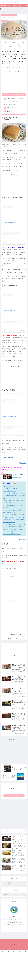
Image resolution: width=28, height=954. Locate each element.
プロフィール (14, 948)
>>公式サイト (7, 457)
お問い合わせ (14, 944)
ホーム (14, 942)
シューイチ (14, 15)
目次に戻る (23, 463)
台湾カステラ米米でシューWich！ (15, 98)
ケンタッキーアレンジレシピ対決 (13, 493)
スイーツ (4, 17)
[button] (18, 45)
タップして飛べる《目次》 (13, 94)
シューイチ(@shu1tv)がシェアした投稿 (13, 330)
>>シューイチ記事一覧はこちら (10, 67)
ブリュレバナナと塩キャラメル (12, 101)
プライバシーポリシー (14, 946)
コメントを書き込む (14, 795)
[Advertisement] (14, 82)
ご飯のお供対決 (8, 486)
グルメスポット (6, 15)
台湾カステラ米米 (11, 108)
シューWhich (11, 17)
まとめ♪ (9, 111)
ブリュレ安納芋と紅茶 (10, 104)
